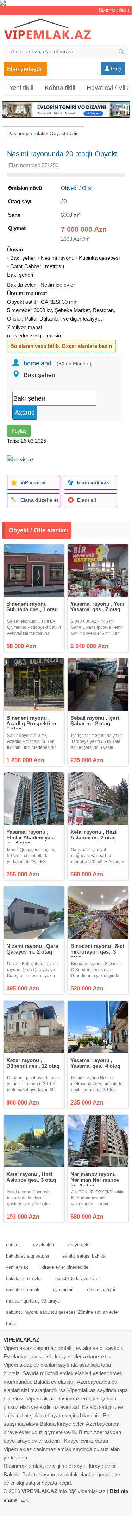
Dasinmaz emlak (25, 133)
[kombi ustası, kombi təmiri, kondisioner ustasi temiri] (66, 3)
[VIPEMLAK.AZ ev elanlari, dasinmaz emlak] (48, 29)
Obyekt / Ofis (64, 133)
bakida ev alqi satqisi (27, 1256)
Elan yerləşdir (25, 69)
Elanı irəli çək (93, 482)
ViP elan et (33, 482)
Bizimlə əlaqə (114, 10)
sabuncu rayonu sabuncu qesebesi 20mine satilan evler (62, 1312)
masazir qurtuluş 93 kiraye (33, 1301)
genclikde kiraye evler (77, 1278)
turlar (11, 1323)
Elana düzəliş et (39, 500)
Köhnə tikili (60, 87)
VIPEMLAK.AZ (21, 1340)
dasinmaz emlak (22, 1289)
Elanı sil (86, 500)
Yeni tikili (21, 87)
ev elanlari (43, 1244)
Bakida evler (21, 285)
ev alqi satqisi (101, 1289)
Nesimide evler (57, 285)
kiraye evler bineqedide (65, 1267)
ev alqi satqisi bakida (83, 1256)
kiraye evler (79, 1244)
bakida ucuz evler (24, 1278)
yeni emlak (17, 1267)
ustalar (13, 1244)
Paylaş (19, 431)
